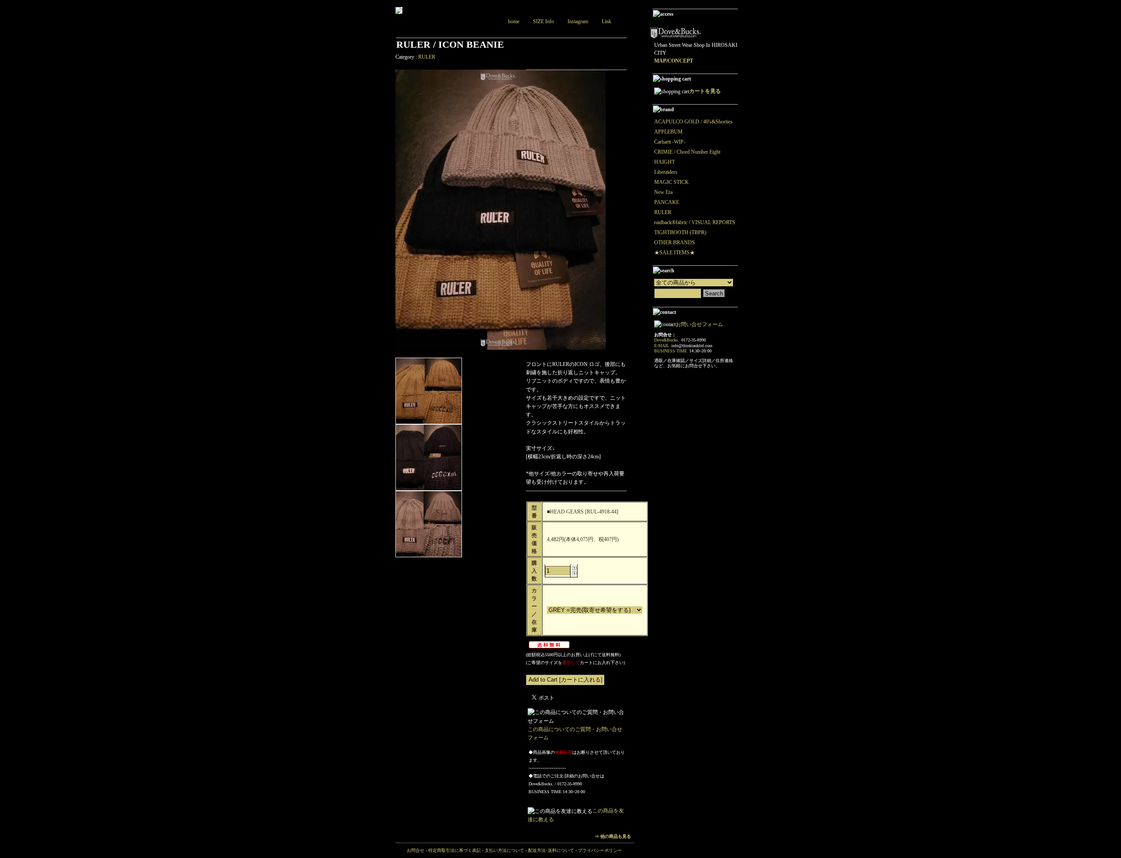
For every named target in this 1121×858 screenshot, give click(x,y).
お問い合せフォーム (699, 324)
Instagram (578, 21)
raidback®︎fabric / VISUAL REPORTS (694, 222)
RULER (426, 57)
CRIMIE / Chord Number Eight (687, 152)
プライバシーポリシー (600, 850)
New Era (663, 192)
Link (606, 21)
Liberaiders (665, 172)
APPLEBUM (668, 132)
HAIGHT (664, 162)
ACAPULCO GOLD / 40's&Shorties (693, 122)
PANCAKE (666, 202)
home (513, 21)
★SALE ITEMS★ (674, 253)
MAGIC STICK (671, 182)
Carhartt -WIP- (669, 142)
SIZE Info (543, 21)
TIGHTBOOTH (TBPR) (680, 232)
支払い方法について (504, 850)
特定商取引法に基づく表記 (454, 850)
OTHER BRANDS (674, 242)
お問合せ (415, 850)
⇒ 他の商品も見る (613, 836)
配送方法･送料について (551, 850)
